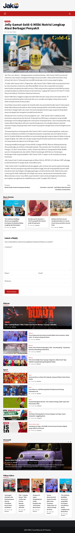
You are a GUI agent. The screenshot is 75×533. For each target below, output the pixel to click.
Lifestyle (7, 21)
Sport (30, 375)
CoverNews (36, 530)
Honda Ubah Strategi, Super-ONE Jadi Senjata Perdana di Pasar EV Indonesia (33, 460)
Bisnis (34, 490)
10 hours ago (9, 509)
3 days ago (32, 339)
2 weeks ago (33, 351)
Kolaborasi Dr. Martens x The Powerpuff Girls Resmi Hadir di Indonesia (37, 221)
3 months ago (33, 430)
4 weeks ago (10, 462)
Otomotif (8, 457)
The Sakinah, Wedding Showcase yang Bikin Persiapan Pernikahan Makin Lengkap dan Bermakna (65, 503)
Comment (9, 247)
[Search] (70, 14)
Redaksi (14, 32)
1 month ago (33, 381)
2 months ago (33, 406)
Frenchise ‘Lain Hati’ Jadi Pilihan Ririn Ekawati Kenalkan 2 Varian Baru (55, 187)
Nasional (7, 490)
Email (40, 273)
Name (7, 273)
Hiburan (7, 322)
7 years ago (9, 32)
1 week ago (56, 227)
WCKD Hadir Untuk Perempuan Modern (17, 186)
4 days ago (8, 227)
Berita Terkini (32, 424)
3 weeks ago (33, 364)
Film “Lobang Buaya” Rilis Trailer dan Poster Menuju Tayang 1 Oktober (31, 325)
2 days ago (8, 327)
